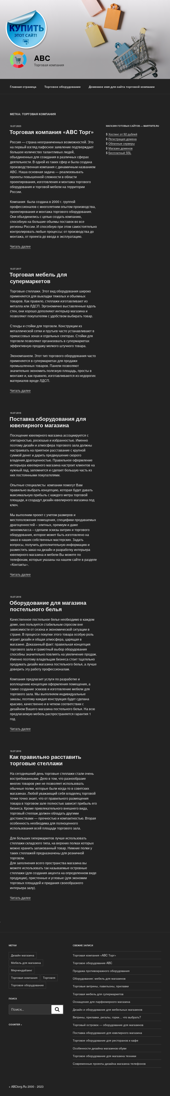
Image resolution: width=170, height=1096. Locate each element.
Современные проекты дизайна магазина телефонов (109, 1063)
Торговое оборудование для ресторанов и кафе (105, 1040)
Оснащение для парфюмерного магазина (101, 1001)
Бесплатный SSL (119, 153)
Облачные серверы (121, 143)
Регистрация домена (122, 139)
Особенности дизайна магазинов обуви (99, 1048)
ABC (42, 57)
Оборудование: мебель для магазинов (99, 978)
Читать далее (20, 246)
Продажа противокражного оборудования (101, 971)
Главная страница (23, 86)
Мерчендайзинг (21, 970)
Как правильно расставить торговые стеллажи (45, 760)
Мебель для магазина (26, 963)
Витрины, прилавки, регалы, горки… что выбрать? (107, 1017)
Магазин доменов (120, 148)
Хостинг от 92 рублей (122, 134)
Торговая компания (24, 977)
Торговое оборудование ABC (92, 963)
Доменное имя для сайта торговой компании (122, 86)
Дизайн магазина (22, 955)
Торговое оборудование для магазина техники (104, 1056)
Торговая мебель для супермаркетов (38, 277)
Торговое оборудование (62, 86)
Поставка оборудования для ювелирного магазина (48, 422)
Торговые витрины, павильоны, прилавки (101, 986)
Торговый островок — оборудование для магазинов (108, 1025)
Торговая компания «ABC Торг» (52, 132)
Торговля (49, 977)
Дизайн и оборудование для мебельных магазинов (107, 1009)
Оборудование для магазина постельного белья (48, 606)
